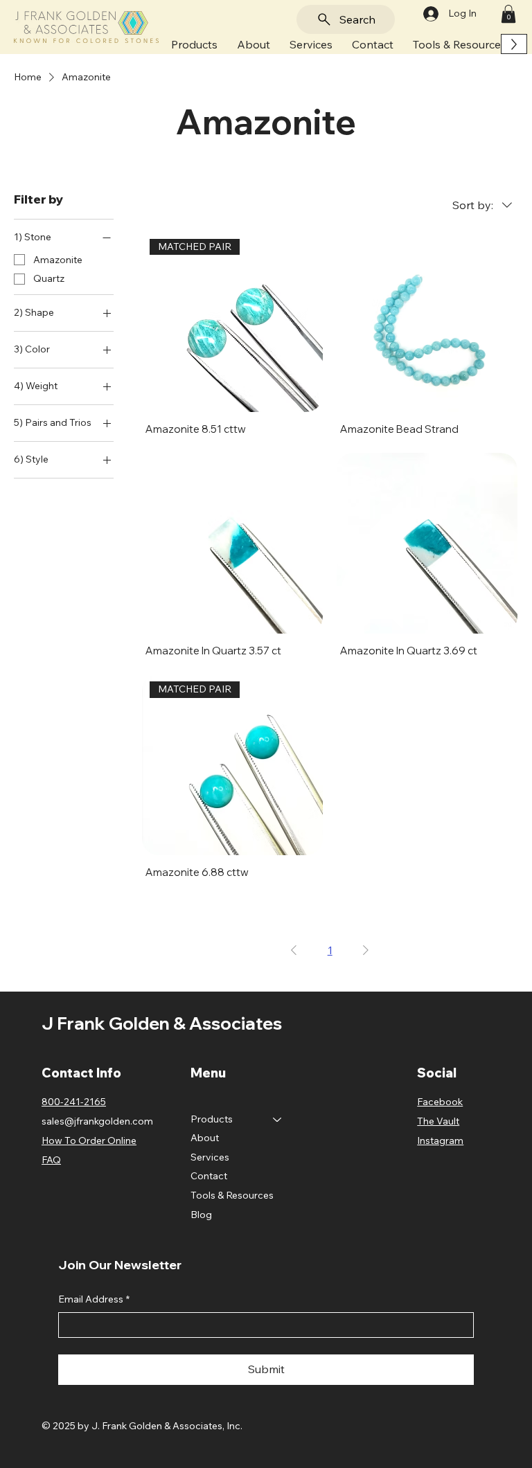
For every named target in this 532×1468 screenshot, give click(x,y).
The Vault (438, 1121)
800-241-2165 (74, 1101)
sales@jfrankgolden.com (97, 1121)
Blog (201, 1214)
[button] (194, 44)
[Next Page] (365, 950)
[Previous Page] (293, 950)
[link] (508, 14)
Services (209, 1157)
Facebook (440, 1101)
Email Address (94, 1299)
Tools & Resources (232, 1195)
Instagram (440, 1140)
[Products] (277, 1119)
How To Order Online (89, 1140)
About (204, 1137)
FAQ (51, 1160)
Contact (208, 1176)
